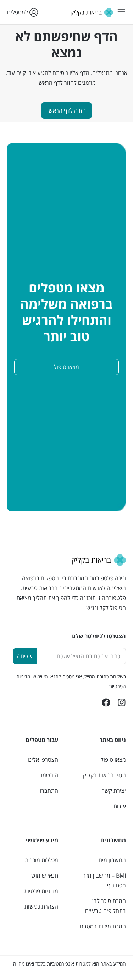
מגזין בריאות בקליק (104, 775)
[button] (121, 12)
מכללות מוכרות (41, 860)
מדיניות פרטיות (41, 891)
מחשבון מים (112, 860)
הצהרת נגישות (41, 906)
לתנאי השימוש (47, 676)
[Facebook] (106, 702)
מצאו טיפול (113, 760)
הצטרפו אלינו (43, 760)
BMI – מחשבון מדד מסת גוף (104, 880)
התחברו (49, 791)
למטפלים (18, 12)
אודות (119, 806)
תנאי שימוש (44, 875)
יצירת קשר (114, 791)
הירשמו (49, 775)
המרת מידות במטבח (103, 926)
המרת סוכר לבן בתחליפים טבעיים (105, 906)
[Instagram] (121, 702)
